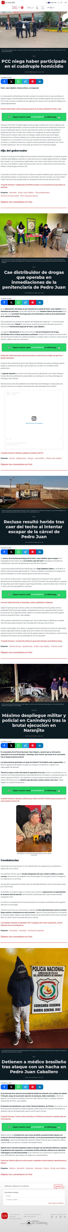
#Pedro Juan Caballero (26, 192)
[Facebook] (52, 1216)
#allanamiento (21, 458)
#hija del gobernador (42, 192)
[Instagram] (60, 1216)
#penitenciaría (27, 646)
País (34, 56)
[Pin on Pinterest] (32, 81)
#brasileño (20, 1168)
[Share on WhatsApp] (18, 81)
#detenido (29, 1168)
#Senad (12, 458)
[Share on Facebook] (4, 81)
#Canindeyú (13, 930)
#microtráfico (40, 458)
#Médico (12, 1168)
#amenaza (38, 1168)
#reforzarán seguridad (36, 930)
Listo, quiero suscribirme (56, 1203)
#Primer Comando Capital (10, 196)
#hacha (46, 1168)
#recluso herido (56, 646)
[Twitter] (56, 1216)
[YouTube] (64, 1216)
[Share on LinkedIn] (39, 81)
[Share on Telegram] (25, 81)
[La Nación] (8, 2)
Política (34, 710)
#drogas (30, 458)
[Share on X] (11, 81)
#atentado (12, 192)
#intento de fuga (15, 646)
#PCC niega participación (29, 196)
